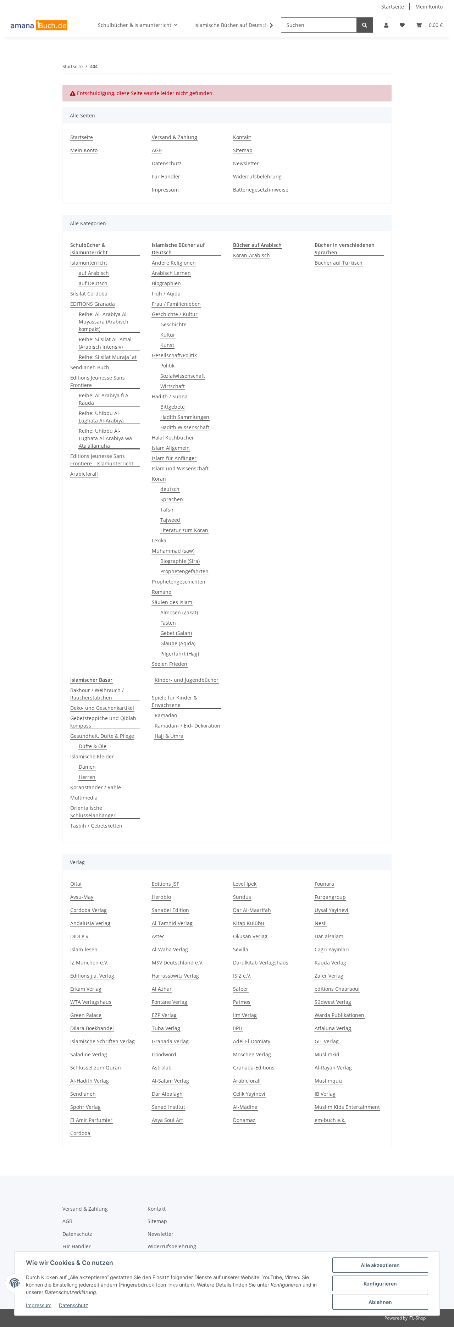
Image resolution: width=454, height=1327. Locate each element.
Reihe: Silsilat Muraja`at (108, 357)
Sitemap (243, 150)
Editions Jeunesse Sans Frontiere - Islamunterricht (101, 460)
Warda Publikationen (339, 1015)
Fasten (168, 622)
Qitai (76, 883)
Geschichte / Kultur (175, 314)
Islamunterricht (88, 262)
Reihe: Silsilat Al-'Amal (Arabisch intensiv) (105, 343)
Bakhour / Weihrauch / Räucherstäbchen (97, 694)
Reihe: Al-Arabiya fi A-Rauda (104, 399)
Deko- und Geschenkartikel (102, 707)
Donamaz (244, 1120)
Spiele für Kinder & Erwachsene (174, 701)
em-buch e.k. (330, 1120)
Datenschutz (73, 1305)
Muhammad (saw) (173, 550)
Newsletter (246, 163)
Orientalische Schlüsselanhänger (93, 812)
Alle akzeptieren (380, 1265)
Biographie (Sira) (180, 561)
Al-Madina (245, 1107)
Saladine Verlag (88, 1054)
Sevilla (240, 949)
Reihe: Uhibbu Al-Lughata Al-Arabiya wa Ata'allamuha (105, 438)
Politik (167, 365)
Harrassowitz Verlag (175, 975)
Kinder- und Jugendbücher (186, 679)
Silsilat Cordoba (88, 293)
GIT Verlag (327, 1041)
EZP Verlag (164, 1015)
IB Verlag (325, 1093)
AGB (157, 150)
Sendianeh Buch (89, 367)
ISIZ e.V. (242, 975)
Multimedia (84, 797)
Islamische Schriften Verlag (102, 1041)
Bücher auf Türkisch (338, 262)
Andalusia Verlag (90, 923)
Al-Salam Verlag (170, 1080)
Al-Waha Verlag (170, 949)
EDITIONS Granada (92, 303)
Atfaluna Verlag (333, 1028)
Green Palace (85, 1015)
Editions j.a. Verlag (92, 975)
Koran (159, 478)
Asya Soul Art (167, 1120)
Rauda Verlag (330, 962)
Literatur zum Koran (184, 530)
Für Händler (166, 176)
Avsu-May (81, 897)
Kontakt (242, 137)
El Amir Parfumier (91, 1120)
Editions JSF (165, 883)
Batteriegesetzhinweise (260, 189)
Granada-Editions (254, 1067)
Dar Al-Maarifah (252, 910)
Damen (87, 766)
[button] (386, 25)
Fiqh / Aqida (166, 293)
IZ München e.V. (89, 962)
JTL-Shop (417, 1318)
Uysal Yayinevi (331, 910)
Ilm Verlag (245, 1015)
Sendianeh (83, 1093)
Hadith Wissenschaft (184, 427)
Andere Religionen (174, 262)
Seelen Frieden (169, 663)
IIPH (237, 1028)
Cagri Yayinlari (332, 949)
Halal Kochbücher (173, 437)
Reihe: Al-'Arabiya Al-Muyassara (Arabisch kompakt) (103, 321)
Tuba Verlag (166, 1028)
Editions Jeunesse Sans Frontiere (97, 381)
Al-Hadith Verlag (89, 1080)
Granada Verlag (170, 1041)
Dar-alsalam (329, 936)
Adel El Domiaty (251, 1041)
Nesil (321, 923)
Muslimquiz (329, 1080)
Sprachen (171, 499)
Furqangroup (330, 897)
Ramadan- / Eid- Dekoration (187, 725)
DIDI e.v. (80, 936)
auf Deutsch (93, 283)
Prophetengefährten (184, 571)
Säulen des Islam (172, 602)
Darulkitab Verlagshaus (260, 962)
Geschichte (173, 324)
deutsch (169, 489)
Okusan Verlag (250, 936)
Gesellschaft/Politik (174, 355)
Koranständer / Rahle (95, 787)
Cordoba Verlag (88, 910)
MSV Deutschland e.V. (178, 962)
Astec (158, 936)
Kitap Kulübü (248, 923)
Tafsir (167, 509)
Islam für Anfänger (174, 458)
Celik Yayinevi (249, 1093)
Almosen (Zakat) (179, 612)
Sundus (242, 897)
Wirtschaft (172, 386)
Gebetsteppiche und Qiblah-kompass (104, 722)
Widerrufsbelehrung (257, 176)
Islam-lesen (84, 949)
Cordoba (80, 1133)
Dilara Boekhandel (92, 1028)
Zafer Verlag (329, 975)
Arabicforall (84, 473)
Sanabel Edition (170, 910)
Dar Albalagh (167, 1093)
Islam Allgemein (171, 447)
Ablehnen (380, 1302)
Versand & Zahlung (174, 137)
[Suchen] (364, 25)
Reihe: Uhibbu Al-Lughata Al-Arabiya (101, 417)
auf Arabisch (94, 273)
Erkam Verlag (85, 988)
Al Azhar (162, 988)
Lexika (159, 540)
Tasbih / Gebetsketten (96, 825)
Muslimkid (327, 1054)
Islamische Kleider (92, 756)
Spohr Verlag (85, 1107)
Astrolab (162, 1067)
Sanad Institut (168, 1107)
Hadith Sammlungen (184, 417)
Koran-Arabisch (251, 255)
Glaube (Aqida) (177, 643)
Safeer (240, 988)
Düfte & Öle (92, 746)
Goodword (164, 1054)
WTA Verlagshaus (90, 1002)
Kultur (167, 334)
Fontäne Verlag (169, 1002)
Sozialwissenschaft (182, 375)
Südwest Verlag (333, 1002)
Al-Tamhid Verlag (172, 923)
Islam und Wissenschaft (180, 468)
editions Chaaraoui (337, 988)
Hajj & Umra (169, 735)
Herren (87, 777)
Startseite (392, 6)
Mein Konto (429, 6)
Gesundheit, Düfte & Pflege (102, 735)
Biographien (166, 283)
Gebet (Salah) (176, 633)
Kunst (167, 345)
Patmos (241, 1002)
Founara (324, 883)
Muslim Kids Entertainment (347, 1107)
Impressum (38, 1305)
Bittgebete (172, 406)
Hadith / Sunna (170, 396)
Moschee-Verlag (252, 1054)
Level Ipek (244, 883)
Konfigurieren (380, 1284)
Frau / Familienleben (176, 303)
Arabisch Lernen (171, 273)
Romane (161, 591)
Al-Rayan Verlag (333, 1067)
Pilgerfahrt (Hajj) (179, 653)
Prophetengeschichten (178, 581)
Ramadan (166, 715)
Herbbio (161, 897)
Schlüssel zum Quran (95, 1067)
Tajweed (170, 519)
